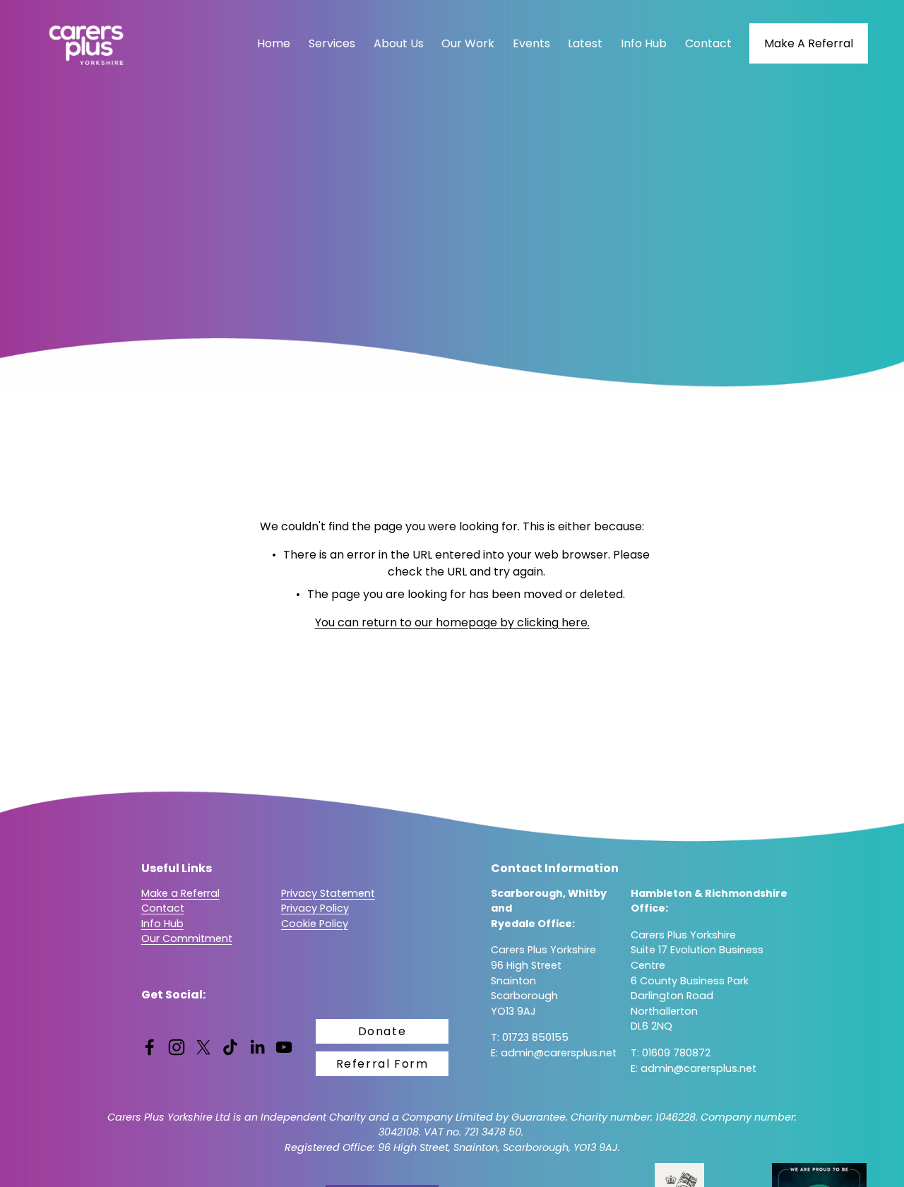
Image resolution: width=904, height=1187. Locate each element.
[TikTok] (230, 1047)
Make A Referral (808, 43)
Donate (382, 1031)
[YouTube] (283, 1047)
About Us (399, 43)
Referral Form (382, 1064)
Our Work (467, 43)
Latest (585, 43)
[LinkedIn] (257, 1047)
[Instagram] (176, 1047)
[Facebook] (149, 1047)
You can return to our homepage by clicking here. (452, 622)
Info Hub (644, 43)
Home (273, 43)
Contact (708, 43)
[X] (203, 1047)
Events (531, 43)
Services (332, 43)
